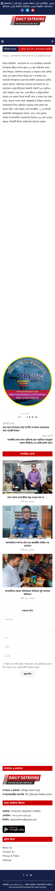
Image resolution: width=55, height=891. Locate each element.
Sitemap (7, 860)
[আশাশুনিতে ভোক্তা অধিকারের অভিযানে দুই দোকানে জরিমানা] (27, 570)
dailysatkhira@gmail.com (23, 819)
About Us (7, 847)
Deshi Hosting (40, 887)
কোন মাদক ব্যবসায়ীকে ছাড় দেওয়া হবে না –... (27, 497)
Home (6, 55)
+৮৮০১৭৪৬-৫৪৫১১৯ (21, 815)
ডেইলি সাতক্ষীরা (30, 885)
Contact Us (8, 851)
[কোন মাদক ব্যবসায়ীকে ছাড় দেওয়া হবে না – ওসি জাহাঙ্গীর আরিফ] (27, 477)
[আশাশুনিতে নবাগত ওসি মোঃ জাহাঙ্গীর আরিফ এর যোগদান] (27, 522)
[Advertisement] (28, 32)
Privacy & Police (11, 856)
